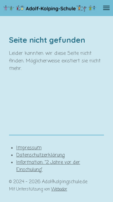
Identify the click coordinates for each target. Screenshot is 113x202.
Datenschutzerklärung (40, 155)
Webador (59, 189)
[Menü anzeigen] (106, 8)
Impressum (29, 148)
